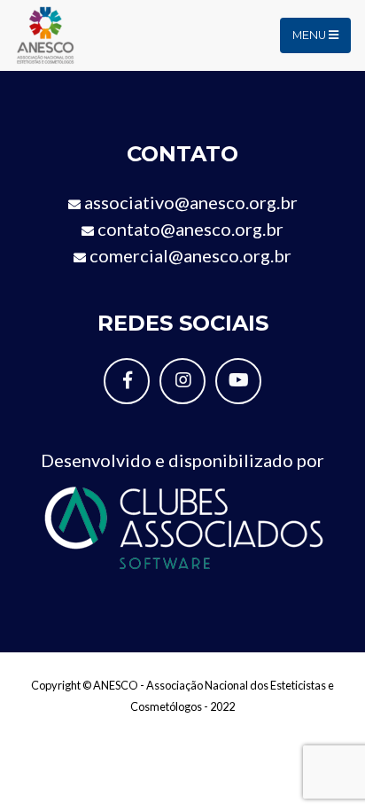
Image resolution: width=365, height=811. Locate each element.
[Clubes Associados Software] (182, 525)
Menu (310, 35)
